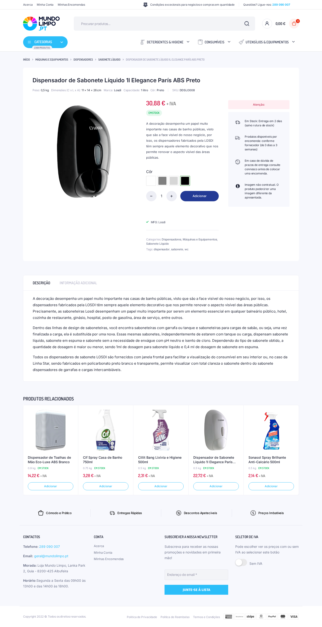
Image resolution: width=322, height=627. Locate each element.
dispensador (162, 249)
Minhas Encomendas (71, 4)
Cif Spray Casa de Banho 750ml (102, 459)
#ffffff (151, 181)
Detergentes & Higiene (165, 42)
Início (26, 59)
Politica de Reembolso (175, 617)
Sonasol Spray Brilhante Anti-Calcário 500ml (267, 459)
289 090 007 (49, 546)
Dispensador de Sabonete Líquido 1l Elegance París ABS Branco (213, 459)
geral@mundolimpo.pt (51, 556)
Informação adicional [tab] (78, 282)
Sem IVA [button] (255, 563)
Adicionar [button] (50, 486)
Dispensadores (83, 59)
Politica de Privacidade (142, 617)
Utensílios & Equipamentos (267, 42)
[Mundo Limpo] (41, 23)
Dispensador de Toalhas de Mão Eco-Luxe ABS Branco (49, 459)
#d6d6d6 (174, 181)
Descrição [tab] (41, 282)
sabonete (177, 249)
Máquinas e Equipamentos (51, 59)
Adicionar (199, 196)
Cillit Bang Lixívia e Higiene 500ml (160, 459)
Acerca (28, 4)
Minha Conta (45, 4)
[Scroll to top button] (311, 616)
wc (187, 249)
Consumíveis (214, 42)
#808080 (162, 181)
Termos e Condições (206, 617)
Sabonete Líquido (109, 59)
